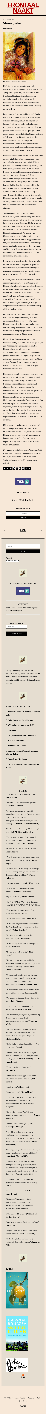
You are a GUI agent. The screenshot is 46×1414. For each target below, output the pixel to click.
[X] (7, 468)
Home (23, 1406)
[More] (29, 468)
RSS (23, 1377)
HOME (23, 529)
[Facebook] (14, 468)
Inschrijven (16, 634)
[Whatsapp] (26, 468)
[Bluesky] (4, 468)
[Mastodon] (10, 468)
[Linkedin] (20, 468)
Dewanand (7, 449)
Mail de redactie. (27, 500)
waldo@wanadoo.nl (11, 444)
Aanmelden (23, 517)
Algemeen (23, 492)
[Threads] (23, 468)
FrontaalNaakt (23, 7)
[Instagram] (17, 468)
